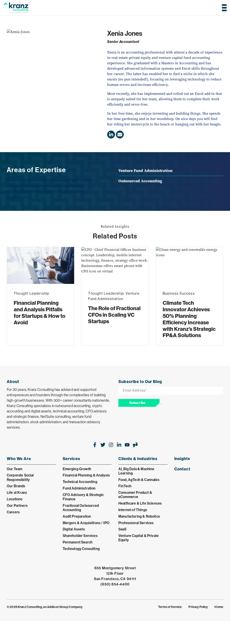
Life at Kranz (17, 492)
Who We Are (19, 458)
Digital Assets (74, 529)
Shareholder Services (80, 535)
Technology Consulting (81, 548)
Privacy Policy (198, 607)
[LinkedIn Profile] (111, 134)
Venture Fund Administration (145, 170)
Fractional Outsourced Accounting (81, 507)
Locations (14, 499)
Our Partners (17, 505)
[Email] (120, 134)
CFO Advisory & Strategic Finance (83, 496)
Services (71, 458)
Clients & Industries (137, 458)
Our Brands (16, 486)
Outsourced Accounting (140, 181)
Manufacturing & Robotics (139, 516)
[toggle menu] (223, 7)
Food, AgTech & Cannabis (138, 479)
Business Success (179, 293)
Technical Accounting (80, 481)
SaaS (122, 529)
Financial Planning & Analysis (86, 475)
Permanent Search (78, 542)
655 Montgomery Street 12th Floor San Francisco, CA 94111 (115, 573)
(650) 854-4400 (114, 584)
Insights (182, 458)
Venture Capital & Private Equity (138, 537)
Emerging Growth (77, 469)
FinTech (124, 486)
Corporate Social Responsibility (20, 477)
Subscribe (137, 403)
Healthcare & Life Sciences (140, 503)
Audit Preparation (77, 516)
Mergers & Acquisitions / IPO (86, 523)
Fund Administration (79, 488)
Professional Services (136, 523)
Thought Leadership (31, 293)
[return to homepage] (15, 7)
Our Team (14, 469)
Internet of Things (132, 509)
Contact (182, 469)
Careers (13, 512)
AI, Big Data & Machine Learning (136, 471)
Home (219, 607)
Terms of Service (170, 607)
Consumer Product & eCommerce (135, 494)
